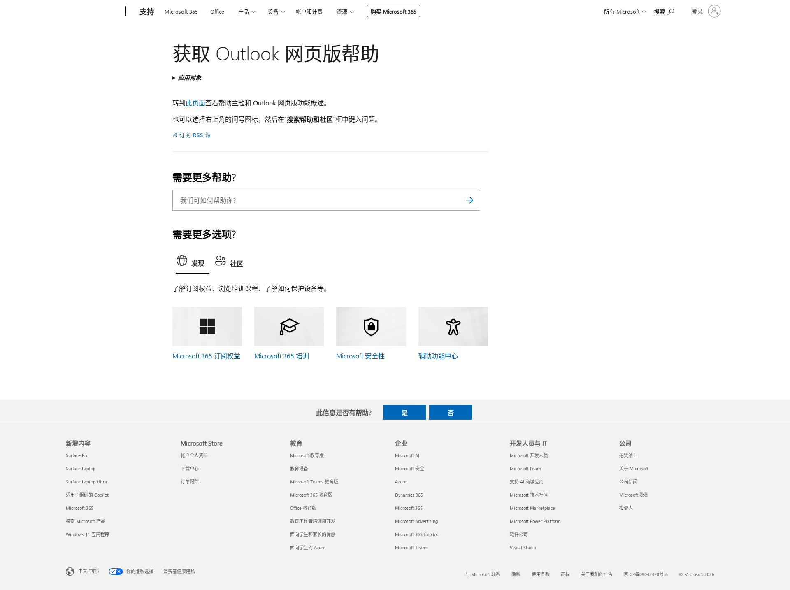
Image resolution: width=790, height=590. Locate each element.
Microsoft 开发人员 (529, 455)
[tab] (192, 263)
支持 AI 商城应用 (527, 482)
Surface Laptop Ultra (86, 482)
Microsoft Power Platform (535, 521)
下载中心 (190, 468)
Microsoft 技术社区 (529, 495)
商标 (565, 574)
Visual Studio (523, 547)
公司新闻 (628, 482)
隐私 (515, 574)
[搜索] (470, 200)
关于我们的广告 (597, 574)
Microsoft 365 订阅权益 (206, 355)
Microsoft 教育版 (307, 455)
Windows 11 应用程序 (87, 534)
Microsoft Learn (525, 468)
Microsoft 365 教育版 (311, 495)
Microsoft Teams (411, 547)
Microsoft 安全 (409, 468)
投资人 (626, 508)
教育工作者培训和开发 (312, 521)
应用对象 (189, 77)
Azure (401, 482)
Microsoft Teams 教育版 (314, 482)
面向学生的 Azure (307, 547)
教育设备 (299, 468)
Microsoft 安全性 (360, 355)
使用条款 (541, 574)
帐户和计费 (309, 11)
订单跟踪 (190, 482)
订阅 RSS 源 (195, 134)
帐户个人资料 (194, 455)
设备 (273, 11)
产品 (243, 11)
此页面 (195, 102)
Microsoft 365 (181, 11)
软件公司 (519, 534)
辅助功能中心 (438, 355)
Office (217, 11)
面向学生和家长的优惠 (312, 534)
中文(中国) (88, 571)
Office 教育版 (303, 508)
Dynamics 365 (409, 495)
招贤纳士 (628, 455)
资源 (342, 11)
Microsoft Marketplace (532, 508)
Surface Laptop (80, 468)
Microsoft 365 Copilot (416, 534)
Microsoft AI (407, 455)
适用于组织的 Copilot (87, 495)
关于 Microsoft (633, 468)
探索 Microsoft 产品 (85, 521)
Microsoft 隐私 (633, 495)
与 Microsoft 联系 (482, 574)
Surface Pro (77, 455)
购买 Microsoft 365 (393, 11)
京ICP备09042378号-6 (646, 574)
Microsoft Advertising (416, 521)
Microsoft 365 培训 (281, 355)
